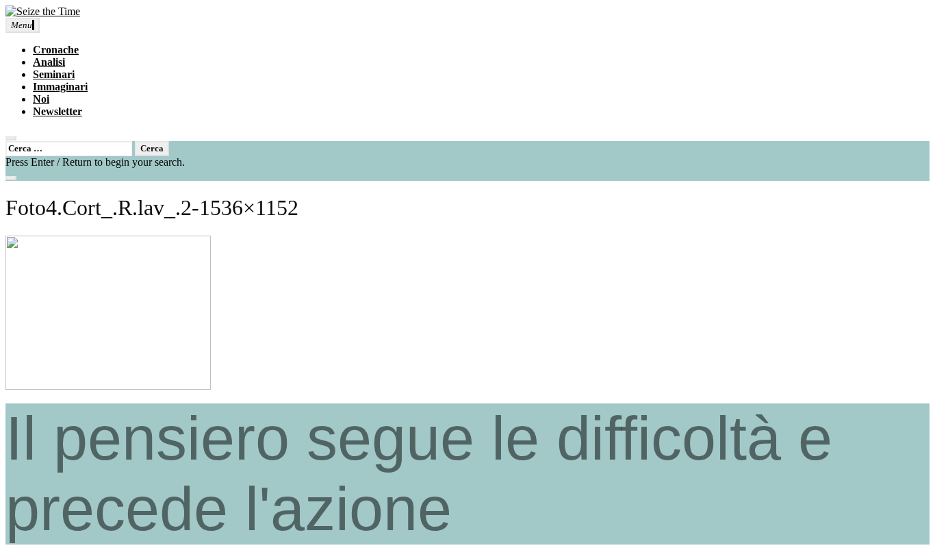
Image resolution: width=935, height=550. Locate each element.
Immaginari (60, 86)
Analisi (49, 62)
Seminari (54, 74)
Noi (41, 99)
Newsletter (57, 111)
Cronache (56, 49)
